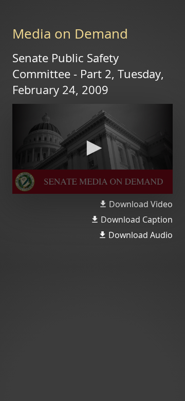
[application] (92, 149)
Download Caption (137, 219)
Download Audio (140, 235)
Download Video (141, 204)
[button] (92, 148)
